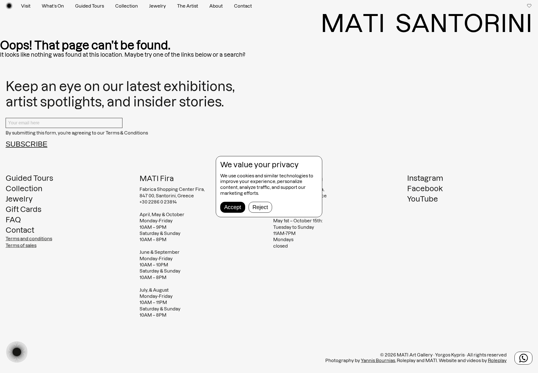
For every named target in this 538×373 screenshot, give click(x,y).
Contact (243, 5)
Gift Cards (23, 209)
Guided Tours (89, 5)
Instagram (425, 178)
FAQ (13, 220)
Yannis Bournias (378, 360)
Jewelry (157, 5)
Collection (126, 5)
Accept (232, 207)
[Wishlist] (529, 6)
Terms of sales (21, 245)
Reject (260, 207)
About (216, 5)
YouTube (422, 199)
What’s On (53, 5)
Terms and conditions (29, 238)
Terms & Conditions (127, 132)
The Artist (187, 5)
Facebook (425, 188)
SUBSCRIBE (26, 144)
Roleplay (497, 360)
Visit (26, 5)
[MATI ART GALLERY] (9, 5)
